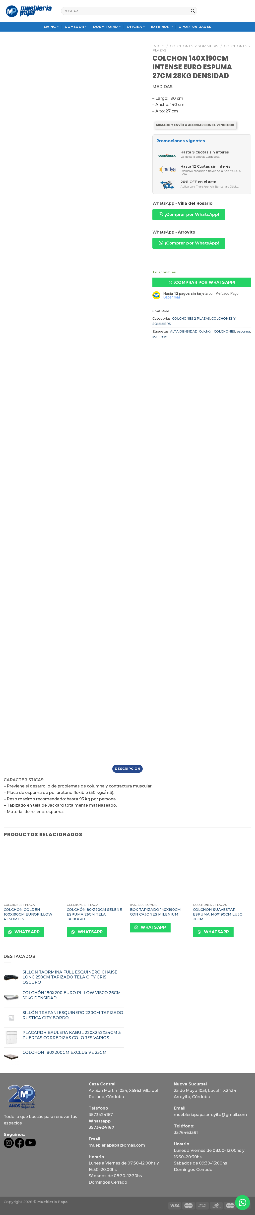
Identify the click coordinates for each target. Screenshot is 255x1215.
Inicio (158, 46)
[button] (201, 282)
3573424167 (101, 1114)
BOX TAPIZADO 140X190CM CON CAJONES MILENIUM (155, 912)
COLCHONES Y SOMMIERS (194, 46)
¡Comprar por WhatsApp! (204, 282)
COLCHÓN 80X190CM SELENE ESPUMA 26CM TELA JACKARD (94, 914)
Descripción (127, 769)
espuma (243, 331)
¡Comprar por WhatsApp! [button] (192, 214)
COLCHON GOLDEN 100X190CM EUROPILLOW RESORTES (28, 914)
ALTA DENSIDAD (183, 331)
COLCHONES (224, 331)
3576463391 (186, 1132)
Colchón (205, 331)
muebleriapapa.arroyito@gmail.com (210, 1114)
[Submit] (193, 11)
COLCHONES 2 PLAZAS (191, 318)
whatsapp (26, 931)
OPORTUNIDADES (195, 27)
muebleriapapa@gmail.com (117, 1145)
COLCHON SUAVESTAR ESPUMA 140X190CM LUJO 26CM (218, 914)
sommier (159, 336)
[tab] (127, 769)
